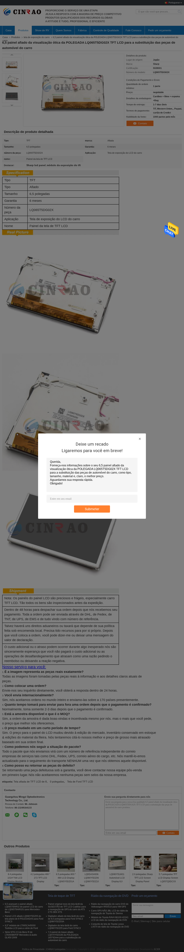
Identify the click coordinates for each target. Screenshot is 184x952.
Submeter (92, 509)
